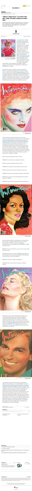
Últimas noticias (3, 445)
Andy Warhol (21, 41)
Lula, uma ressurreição (6, 448)
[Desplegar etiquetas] (29, 411)
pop (21, 47)
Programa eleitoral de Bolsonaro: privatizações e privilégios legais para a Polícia (14, 452)
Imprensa (10, 411)
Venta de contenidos (10, 483)
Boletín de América (4, 464)
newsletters (3, 462)
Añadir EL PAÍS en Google (27, 36)
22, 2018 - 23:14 (16, 34)
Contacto (7, 483)
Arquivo (18, 462)
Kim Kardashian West (12, 322)
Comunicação (19, 411)
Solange (15, 244)
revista (18, 39)
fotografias (4, 74)
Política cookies (17, 483)
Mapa (24, 483)
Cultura (3, 12)
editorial (4, 64)
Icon (22, 411)
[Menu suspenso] (1, 8)
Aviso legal (14, 483)
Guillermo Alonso (16, 33)
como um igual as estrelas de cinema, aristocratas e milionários (15, 385)
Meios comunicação (14, 411)
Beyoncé (22, 243)
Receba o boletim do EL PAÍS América (8, 407)
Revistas (7, 411)
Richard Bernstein (21, 72)
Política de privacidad (21, 483)
